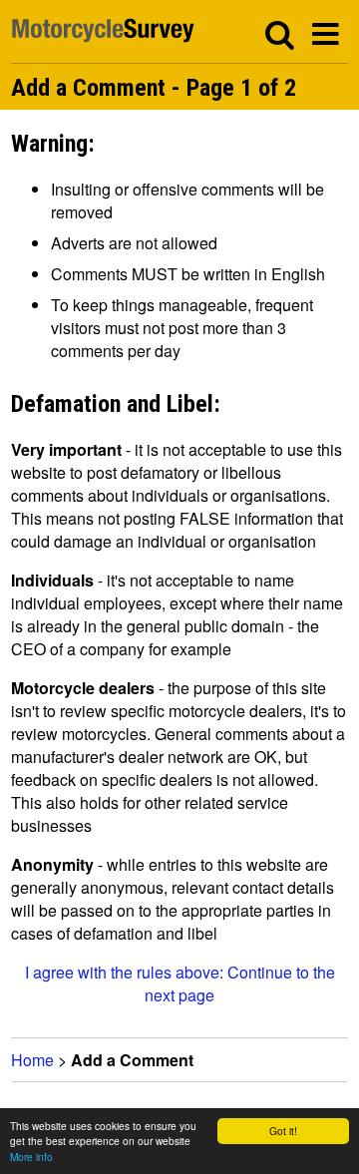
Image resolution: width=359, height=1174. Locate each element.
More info (31, 1156)
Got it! (283, 1130)
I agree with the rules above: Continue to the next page (180, 983)
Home (32, 1059)
